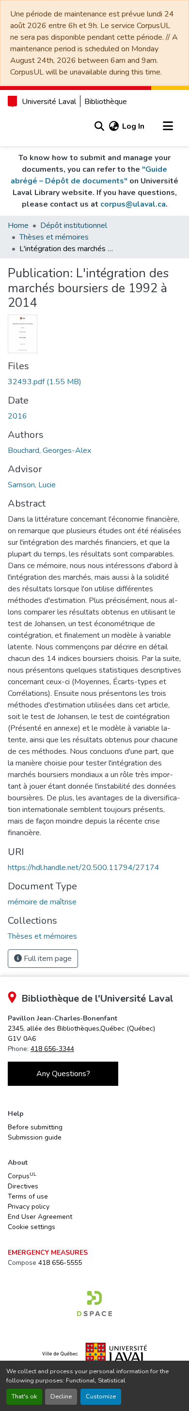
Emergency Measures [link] (48, 1252)
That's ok (24, 1396)
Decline (61, 1396)
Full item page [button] (47, 958)
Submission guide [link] (35, 1137)
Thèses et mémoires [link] (54, 237)
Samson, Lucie (32, 485)
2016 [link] (17, 416)
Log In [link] (133, 126)
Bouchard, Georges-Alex (49, 450)
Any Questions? (63, 1073)
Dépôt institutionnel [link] (73, 225)
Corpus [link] (22, 1176)
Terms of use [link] (28, 1196)
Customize (101, 1396)
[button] (99, 126)
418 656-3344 (52, 1048)
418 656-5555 (60, 1262)
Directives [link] (23, 1186)
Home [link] (18, 225)
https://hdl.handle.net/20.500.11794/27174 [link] (83, 867)
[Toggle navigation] (167, 126)
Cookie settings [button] (31, 1226)
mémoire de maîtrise (42, 902)
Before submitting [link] (35, 1127)
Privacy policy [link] (28, 1206)
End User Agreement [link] (40, 1216)
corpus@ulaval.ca (133, 204)
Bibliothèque (105, 101)
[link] (94, 382)
